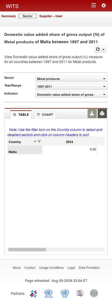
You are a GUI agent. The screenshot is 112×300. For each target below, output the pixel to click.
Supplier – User (50, 16)
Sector (27, 16)
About (17, 267)
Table (23, 114)
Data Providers (89, 267)
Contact (29, 267)
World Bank (95, 293)
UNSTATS (65, 293)
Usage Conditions (51, 267)
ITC (34, 293)
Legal (71, 267)
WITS (12, 5)
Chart (47, 114)
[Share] (100, 49)
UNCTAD (49, 293)
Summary (8, 16)
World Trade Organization (80, 293)
